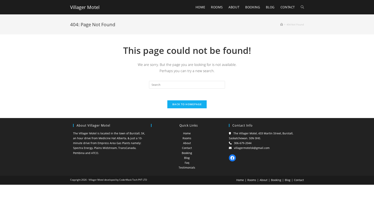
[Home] (281, 24)
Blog (187, 158)
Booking (187, 153)
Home (187, 133)
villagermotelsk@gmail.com (252, 148)
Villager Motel (85, 7)
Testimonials (187, 167)
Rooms (187, 138)
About (187, 143)
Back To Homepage (187, 104)
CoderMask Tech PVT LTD (133, 179)
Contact (187, 148)
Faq (187, 162)
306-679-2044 (242, 143)
